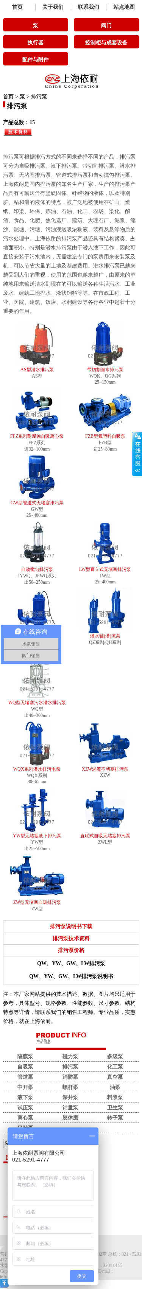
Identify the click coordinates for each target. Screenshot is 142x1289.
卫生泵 (115, 1107)
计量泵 (70, 1107)
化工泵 (115, 1067)
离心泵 (25, 1118)
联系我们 (88, 7)
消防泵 (70, 1077)
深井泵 (70, 1097)
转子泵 (115, 1118)
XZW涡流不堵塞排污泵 (105, 769)
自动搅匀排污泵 (37, 569)
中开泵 (25, 1087)
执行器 (36, 42)
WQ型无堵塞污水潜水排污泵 (37, 702)
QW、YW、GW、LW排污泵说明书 (71, 976)
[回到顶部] (4, 1285)
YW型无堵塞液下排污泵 (37, 835)
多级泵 (115, 1056)
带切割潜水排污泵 (105, 369)
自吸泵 (25, 1067)
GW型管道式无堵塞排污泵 (37, 502)
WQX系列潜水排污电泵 (37, 769)
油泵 (115, 1087)
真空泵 (115, 1077)
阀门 (106, 25)
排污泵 (39, 97)
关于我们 (53, 7)
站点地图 (124, 7)
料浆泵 (115, 1097)
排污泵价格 (71, 950)
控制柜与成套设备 (106, 42)
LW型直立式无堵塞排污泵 (105, 569)
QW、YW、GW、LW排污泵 (71, 963)
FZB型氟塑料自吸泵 (105, 436)
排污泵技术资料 (71, 938)
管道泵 (25, 1077)
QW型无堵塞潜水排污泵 (37, 636)
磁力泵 (70, 1056)
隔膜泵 (25, 1056)
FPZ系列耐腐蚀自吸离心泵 (37, 436)
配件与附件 (35, 59)
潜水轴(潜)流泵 (105, 636)
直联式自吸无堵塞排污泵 (105, 835)
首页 (17, 7)
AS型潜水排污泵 (37, 369)
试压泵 (25, 1107)
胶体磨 (70, 1118)
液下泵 (25, 1097)
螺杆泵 (70, 1087)
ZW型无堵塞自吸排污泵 (37, 902)
